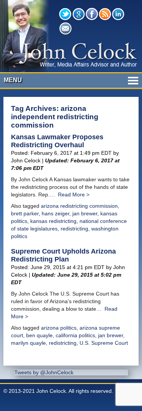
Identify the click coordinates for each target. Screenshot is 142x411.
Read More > (73, 194)
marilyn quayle (28, 343)
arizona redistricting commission (79, 206)
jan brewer (84, 213)
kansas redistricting (53, 221)
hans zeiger (55, 213)
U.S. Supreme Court (104, 343)
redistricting (74, 229)
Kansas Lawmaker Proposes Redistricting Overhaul (57, 141)
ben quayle (39, 335)
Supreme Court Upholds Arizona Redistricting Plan (63, 255)
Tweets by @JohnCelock (43, 372)
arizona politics (58, 328)
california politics (75, 335)
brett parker (25, 213)
